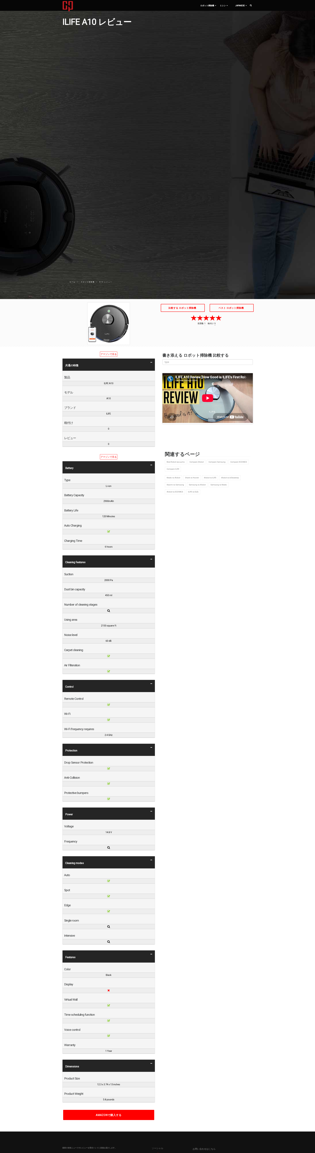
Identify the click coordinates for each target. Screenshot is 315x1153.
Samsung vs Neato (218, 485)
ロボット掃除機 (207, 5)
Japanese (240, 5)
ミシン (223, 5)
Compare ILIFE (173, 469)
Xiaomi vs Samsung (175, 485)
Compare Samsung (217, 462)
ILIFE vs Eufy (193, 492)
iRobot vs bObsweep (230, 478)
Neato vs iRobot (173, 478)
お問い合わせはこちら (204, 1149)
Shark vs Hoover (192, 478)
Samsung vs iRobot (197, 485)
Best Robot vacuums (176, 462)
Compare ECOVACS (238, 462)
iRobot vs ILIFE (210, 478)
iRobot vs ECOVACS (175, 492)
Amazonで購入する (109, 1115)
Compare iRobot (196, 462)
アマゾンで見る (109, 354)
